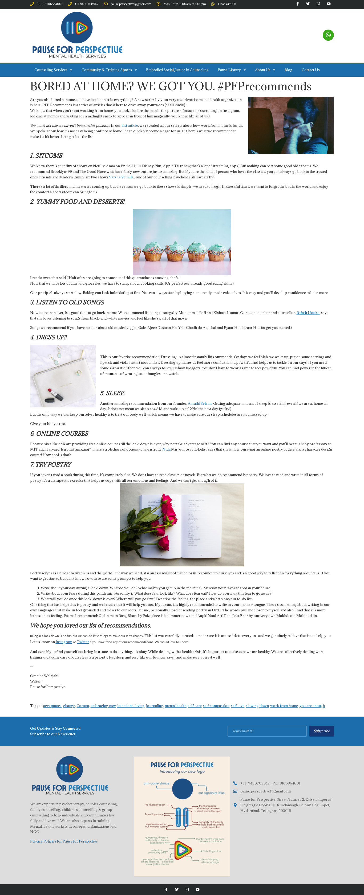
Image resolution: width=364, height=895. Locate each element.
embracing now (103, 705)
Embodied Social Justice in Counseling (177, 69)
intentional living (130, 705)
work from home (284, 705)
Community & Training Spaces (107, 69)
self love (237, 705)
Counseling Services (50, 69)
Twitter (83, 641)
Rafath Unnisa (308, 312)
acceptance (52, 705)
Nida (166, 449)
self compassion (216, 705)
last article (130, 125)
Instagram (64, 641)
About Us (262, 69)
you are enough (312, 705)
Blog (288, 69)
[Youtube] (197, 889)
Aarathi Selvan (199, 403)
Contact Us (311, 69)
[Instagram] (187, 889)
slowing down (257, 705)
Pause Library (229, 69)
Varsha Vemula (121, 177)
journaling (154, 705)
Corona (82, 705)
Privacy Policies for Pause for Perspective (64, 841)
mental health (176, 705)
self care (194, 705)
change (69, 705)
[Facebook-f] (166, 889)
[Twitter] (177, 889)
